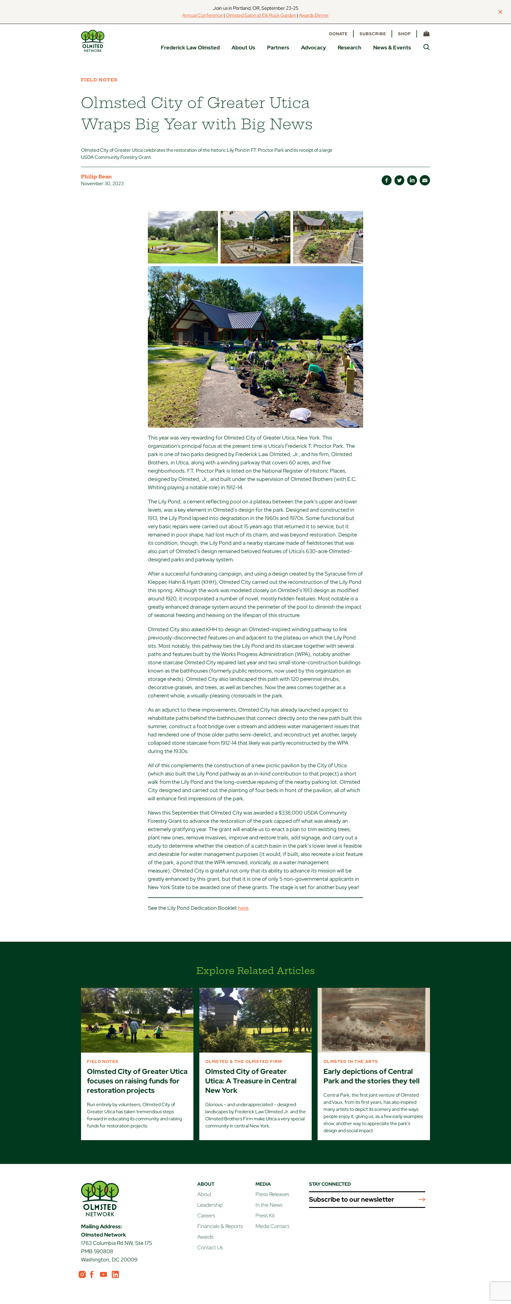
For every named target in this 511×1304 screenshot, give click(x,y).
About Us (243, 47)
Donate (338, 34)
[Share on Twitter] (399, 180)
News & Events (392, 47)
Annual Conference (202, 15)
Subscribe (373, 34)
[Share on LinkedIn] (412, 180)
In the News (269, 1204)
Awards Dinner (314, 15)
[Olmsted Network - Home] (92, 41)
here (243, 907)
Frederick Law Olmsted (190, 47)
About (204, 1194)
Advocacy (313, 47)
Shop (404, 33)
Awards (205, 1236)
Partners (278, 47)
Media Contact (272, 1226)
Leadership (210, 1204)
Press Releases (272, 1194)
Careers (206, 1215)
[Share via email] (425, 180)
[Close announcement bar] (500, 12)
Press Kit (265, 1215)
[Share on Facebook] (386, 180)
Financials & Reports (220, 1226)
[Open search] (426, 47)
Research (349, 47)
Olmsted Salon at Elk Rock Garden (261, 15)
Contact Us (210, 1247)
